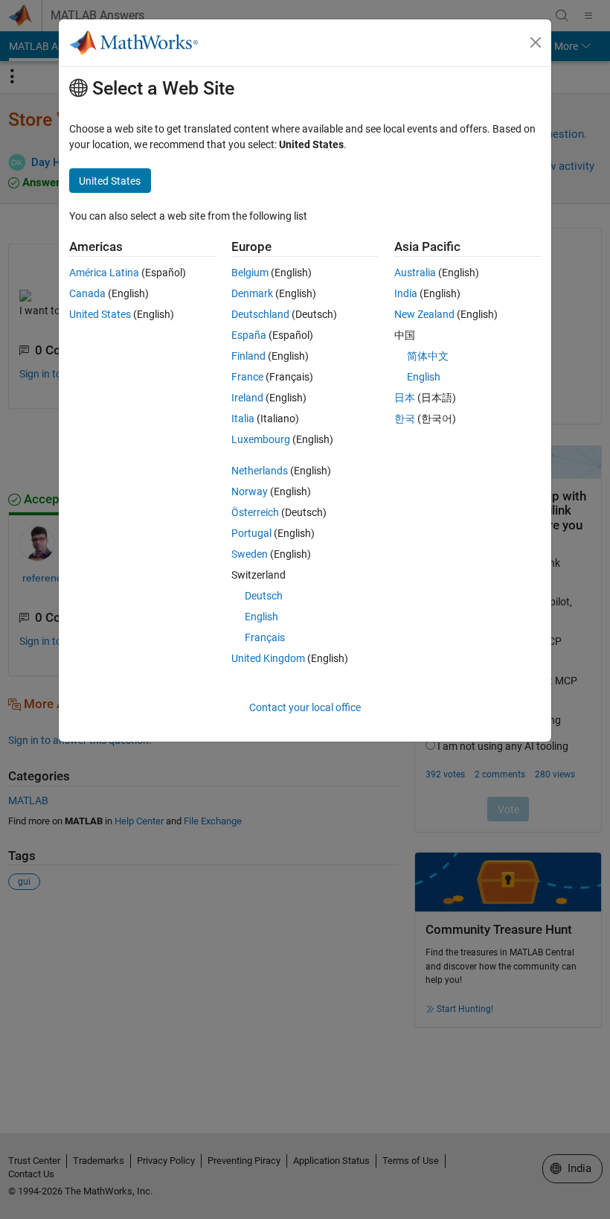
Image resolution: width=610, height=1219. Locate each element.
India (405, 293)
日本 (404, 398)
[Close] (535, 42)
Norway (249, 491)
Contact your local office (305, 707)
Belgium (250, 273)
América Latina (104, 273)
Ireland (247, 398)
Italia (242, 418)
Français (265, 637)
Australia (415, 273)
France (247, 377)
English (261, 617)
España (248, 335)
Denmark (252, 293)
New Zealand (424, 314)
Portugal (251, 533)
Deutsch (264, 596)
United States (100, 314)
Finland (248, 356)
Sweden (249, 554)
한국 (404, 418)
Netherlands (259, 471)
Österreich (255, 512)
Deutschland (260, 314)
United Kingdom (268, 658)
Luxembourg (260, 439)
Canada (87, 293)
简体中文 (428, 356)
